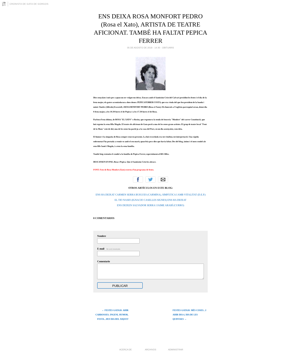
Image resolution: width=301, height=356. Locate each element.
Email (163, 179)
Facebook (138, 179)
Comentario (103, 261)
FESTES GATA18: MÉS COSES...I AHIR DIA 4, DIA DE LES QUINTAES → (189, 314)
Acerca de (125, 349)
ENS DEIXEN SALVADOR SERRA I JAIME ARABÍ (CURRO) (150, 205)
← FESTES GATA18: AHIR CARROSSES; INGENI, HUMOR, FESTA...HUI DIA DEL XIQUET (111, 314)
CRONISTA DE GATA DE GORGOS (29, 4)
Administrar (175, 349)
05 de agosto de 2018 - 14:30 (143, 47)
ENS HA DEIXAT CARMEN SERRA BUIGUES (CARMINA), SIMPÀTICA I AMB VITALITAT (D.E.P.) (151, 194)
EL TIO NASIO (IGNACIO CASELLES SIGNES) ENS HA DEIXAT (150, 200)
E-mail (109, 248)
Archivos (150, 349)
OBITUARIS (168, 47)
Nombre (101, 236)
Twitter (150, 179)
